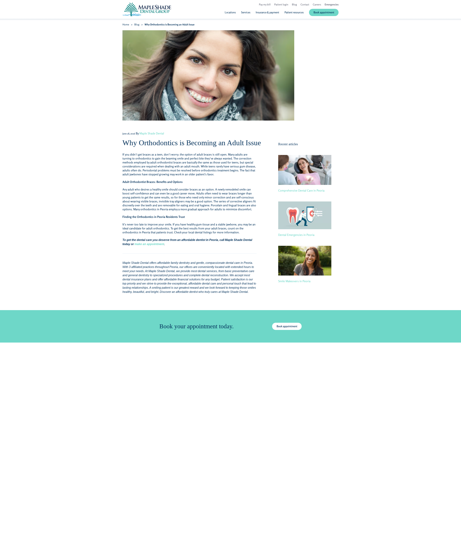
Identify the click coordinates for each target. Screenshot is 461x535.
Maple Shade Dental (151, 133)
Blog (136, 24)
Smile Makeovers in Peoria (294, 281)
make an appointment (149, 244)
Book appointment (287, 326)
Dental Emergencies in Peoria (296, 235)
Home (125, 24)
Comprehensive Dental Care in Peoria (301, 190)
